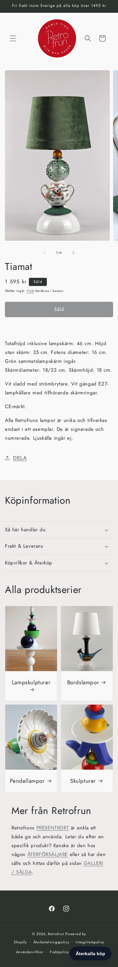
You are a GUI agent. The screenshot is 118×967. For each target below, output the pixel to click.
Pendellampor (27, 780)
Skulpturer (83, 780)
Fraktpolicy (59, 952)
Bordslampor (83, 682)
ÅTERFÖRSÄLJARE (48, 854)
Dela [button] (20, 458)
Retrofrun (56, 933)
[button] (13, 38)
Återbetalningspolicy (51, 942)
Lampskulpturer (31, 682)
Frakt (30, 290)
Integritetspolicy (90, 942)
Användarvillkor (30, 952)
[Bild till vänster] (44, 253)
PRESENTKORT (52, 827)
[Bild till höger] (73, 253)
